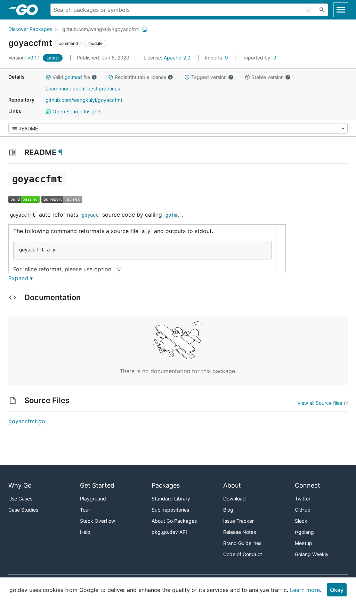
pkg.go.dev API (169, 532)
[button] (48, 77)
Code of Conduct (242, 554)
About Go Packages (174, 521)
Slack (301, 521)
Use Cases (20, 498)
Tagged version (209, 77)
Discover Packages (30, 29)
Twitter (302, 498)
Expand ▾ (20, 278)
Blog (228, 510)
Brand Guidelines (242, 543)
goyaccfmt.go (26, 421)
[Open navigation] (341, 10)
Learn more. (305, 589)
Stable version (267, 77)
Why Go (20, 485)
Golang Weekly (312, 554)
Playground (93, 498)
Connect (307, 485)
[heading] (29, 9)
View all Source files (319, 403)
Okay (336, 589)
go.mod (73, 77)
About (232, 485)
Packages (166, 485)
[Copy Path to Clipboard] (145, 29)
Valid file (71, 77)
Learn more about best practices (83, 88)
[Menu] (178, 128)
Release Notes (239, 532)
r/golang (304, 532)
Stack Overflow (97, 521)
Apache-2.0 (177, 58)
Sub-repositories (170, 510)
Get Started (97, 485)
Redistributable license (140, 77)
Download (234, 498)
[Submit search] (322, 9)
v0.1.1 (24, 58)
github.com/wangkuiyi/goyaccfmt (100, 29)
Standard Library (171, 498)
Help (85, 532)
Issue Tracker (238, 521)
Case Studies (23, 510)
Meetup (303, 543)
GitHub (302, 510)
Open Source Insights (76, 111)
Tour (85, 510)
